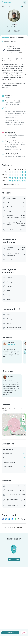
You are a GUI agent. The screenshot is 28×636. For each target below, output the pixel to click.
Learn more (19, 115)
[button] (12, 351)
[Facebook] (3, 519)
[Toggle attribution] (24, 434)
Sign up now (14, 559)
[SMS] (18, 519)
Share (24, 7)
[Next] (25, 352)
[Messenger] (12, 519)
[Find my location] (23, 423)
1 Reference (20, 37)
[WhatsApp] (15, 519)
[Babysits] (6, 2)
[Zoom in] (23, 416)
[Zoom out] (23, 419)
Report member (8, 527)
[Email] (22, 519)
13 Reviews (12, 37)
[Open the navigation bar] (24, 2)
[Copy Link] (25, 519)
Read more (5, 87)
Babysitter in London (14, 27)
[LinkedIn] (9, 519)
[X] (6, 519)
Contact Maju (10, 632)
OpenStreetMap (19, 434)
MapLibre (12, 434)
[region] (14, 424)
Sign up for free (18, 527)
